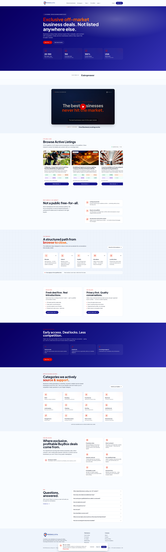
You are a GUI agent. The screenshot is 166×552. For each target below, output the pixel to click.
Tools (86, 3)
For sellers (93, 3)
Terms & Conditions (109, 540)
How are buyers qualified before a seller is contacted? (86, 498)
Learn (98, 3)
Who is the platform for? (79, 505)
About (106, 535)
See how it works (59, 42)
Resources (86, 542)
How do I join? (76, 509)
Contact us (45, 503)
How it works (87, 535)
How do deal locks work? (79, 502)
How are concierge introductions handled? (84, 520)
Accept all (104, 546)
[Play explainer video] (83, 106)
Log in (113, 3)
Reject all (98, 546)
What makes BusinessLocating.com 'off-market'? (85, 491)
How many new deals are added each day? (84, 494)
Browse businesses (71, 3)
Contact (106, 537)
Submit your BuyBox (115, 386)
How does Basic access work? (80, 513)
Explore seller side (92, 312)
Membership (87, 540)
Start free (119, 3)
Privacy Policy (108, 538)
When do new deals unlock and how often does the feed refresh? (89, 517)
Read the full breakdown (114, 247)
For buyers (79, 3)
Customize (92, 546)
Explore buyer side (51, 312)
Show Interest (56, 183)
